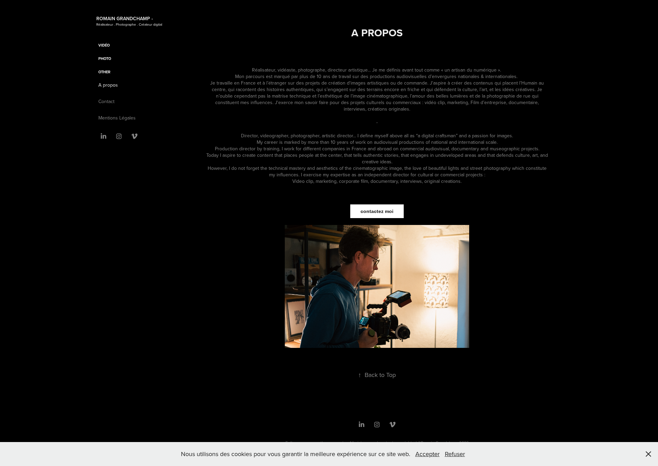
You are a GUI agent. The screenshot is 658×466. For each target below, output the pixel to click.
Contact (106, 101)
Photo (104, 58)
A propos (108, 84)
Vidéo (104, 45)
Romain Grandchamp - (124, 18)
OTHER (104, 72)
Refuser (455, 454)
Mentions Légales (117, 117)
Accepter (427, 454)
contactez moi (377, 211)
